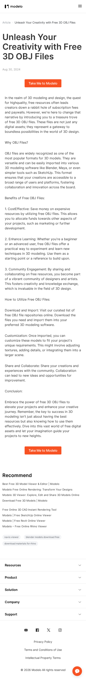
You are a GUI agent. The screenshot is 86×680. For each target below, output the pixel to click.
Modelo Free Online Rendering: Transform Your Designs (37, 489)
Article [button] (6, 22)
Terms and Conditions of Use (43, 649)
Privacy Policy (43, 641)
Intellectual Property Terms (43, 657)
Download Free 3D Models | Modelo (24, 500)
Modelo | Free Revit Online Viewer (23, 520)
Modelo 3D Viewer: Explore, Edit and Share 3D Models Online (40, 495)
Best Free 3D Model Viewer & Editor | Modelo (30, 483)
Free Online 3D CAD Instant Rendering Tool (29, 509)
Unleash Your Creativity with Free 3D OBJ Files (45, 22)
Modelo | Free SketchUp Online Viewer (26, 515)
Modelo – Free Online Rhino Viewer (24, 526)
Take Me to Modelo (43, 83)
